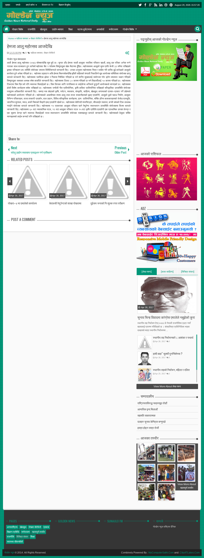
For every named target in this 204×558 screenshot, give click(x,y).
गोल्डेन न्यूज (9, 552)
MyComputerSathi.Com (161, 552)
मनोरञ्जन (113, 29)
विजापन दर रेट (47, 5)
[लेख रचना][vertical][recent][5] (147, 272)
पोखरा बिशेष (17, 29)
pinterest (171, 5)
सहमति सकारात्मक (146, 415)
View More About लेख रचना (167, 386)
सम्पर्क (18, 5)
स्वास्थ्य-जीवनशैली (15, 541)
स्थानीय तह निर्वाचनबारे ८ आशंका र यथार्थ (173, 337)
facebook (145, 5)
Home (6, 29)
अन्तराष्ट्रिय (12, 527)
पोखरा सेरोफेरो (49, 53)
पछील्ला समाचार (37, 53)
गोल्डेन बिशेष (128, 29)
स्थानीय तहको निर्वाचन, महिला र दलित (171, 370)
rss (155, 5)
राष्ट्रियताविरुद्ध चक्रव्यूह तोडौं (152, 403)
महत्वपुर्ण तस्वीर (38, 532)
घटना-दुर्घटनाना (84, 29)
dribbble (166, 5)
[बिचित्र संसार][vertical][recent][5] (187, 272)
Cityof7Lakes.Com (190, 552)
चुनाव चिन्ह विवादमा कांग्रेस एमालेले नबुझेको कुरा (166, 317)
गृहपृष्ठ (7, 5)
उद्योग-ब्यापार (58, 29)
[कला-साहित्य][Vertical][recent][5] (167, 272)
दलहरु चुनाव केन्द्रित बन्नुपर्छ (151, 421)
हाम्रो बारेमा (30, 5)
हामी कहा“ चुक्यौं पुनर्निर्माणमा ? (167, 353)
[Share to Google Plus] (150, 310)
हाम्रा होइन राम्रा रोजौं (148, 428)
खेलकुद (43, 29)
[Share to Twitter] (145, 310)
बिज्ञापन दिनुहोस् (64, 5)
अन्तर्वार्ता (100, 29)
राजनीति (31, 29)
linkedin (160, 5)
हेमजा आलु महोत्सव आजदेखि (29, 46)
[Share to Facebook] (140, 310)
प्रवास (46, 527)
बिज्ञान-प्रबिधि (13, 532)
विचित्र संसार (22, 536)
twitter (140, 5)
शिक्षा (70, 29)
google (150, 5)
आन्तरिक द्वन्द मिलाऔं (147, 409)
